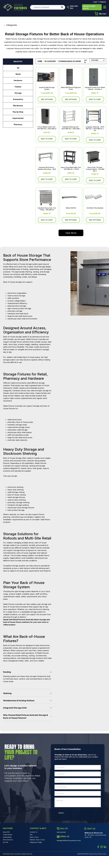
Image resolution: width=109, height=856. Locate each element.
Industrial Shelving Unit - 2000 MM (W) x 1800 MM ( (70, 128)
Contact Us (33, 832)
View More (70, 233)
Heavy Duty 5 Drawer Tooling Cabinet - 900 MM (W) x (95, 169)
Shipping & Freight (36, 842)
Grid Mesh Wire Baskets (95, 208)
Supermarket (18, 118)
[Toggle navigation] (104, 7)
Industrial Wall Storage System (47, 88)
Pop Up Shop (18, 112)
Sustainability (7, 837)
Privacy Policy (93, 854)
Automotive (18, 99)
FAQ (31, 834)
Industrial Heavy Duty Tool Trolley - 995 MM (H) (47, 209)
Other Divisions (8, 840)
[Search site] (62, 7)
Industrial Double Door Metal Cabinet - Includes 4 (95, 88)
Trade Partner (7, 834)
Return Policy (34, 837)
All (18, 68)
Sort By (85, 61)
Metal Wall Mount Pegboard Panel (71, 88)
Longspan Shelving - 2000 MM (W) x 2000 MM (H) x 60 (95, 128)
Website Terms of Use (37, 840)
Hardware (18, 80)
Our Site (5, 842)
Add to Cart (95, 99)
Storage (18, 93)
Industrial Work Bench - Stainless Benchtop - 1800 (47, 168)
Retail (18, 74)
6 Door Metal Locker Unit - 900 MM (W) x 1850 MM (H (46, 128)
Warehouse (18, 106)
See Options (47, 99)
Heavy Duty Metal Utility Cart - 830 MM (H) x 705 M (71, 168)
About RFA (6, 832)
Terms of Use (102, 854)
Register (103, 2)
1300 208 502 (74, 7)
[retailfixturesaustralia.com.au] (16, 7)
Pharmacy (18, 124)
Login (95, 2)
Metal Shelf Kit (71, 208)
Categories (11, 25)
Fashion (18, 87)
